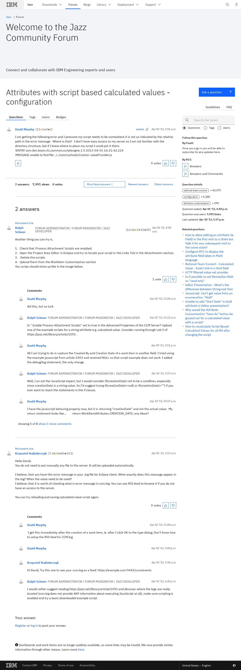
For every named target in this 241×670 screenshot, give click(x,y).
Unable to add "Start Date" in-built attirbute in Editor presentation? (208, 303)
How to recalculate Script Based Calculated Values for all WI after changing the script (207, 330)
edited (140, 129)
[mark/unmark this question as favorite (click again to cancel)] (18, 163)
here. (81, 649)
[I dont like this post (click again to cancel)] (173, 163)
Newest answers (138, 184)
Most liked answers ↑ (100, 184)
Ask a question (212, 92)
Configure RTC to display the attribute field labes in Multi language (204, 256)
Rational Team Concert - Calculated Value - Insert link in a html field (209, 266)
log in (34, 625)
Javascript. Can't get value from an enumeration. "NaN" (209, 295)
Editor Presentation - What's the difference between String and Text (209, 287)
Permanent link (24, 223)
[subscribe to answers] (185, 166)
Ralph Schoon (20, 230)
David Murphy (24, 129)
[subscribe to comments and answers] (185, 174)
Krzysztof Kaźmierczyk (31, 453)
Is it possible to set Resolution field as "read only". (209, 279)
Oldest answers (163, 184)
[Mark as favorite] (18, 163)
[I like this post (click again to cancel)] (166, 163)
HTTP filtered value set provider (206, 272)
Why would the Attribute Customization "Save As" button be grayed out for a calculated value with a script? (209, 316)
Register (20, 625)
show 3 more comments (55, 424)
